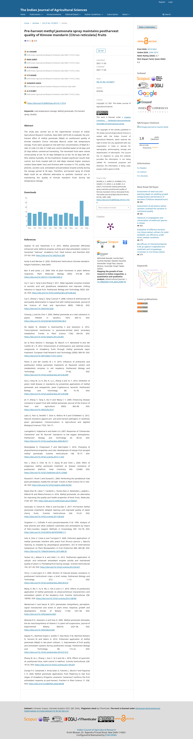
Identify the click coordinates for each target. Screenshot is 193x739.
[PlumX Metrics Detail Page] (110, 226)
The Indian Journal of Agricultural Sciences (53, 10)
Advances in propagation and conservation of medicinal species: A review (152, 220)
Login (170, 2)
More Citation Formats (107, 207)
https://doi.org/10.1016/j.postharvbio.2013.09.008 (46, 394)
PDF (102, 51)
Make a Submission (147, 27)
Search (167, 14)
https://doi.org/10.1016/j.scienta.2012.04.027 (60, 567)
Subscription (112, 14)
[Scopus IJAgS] (144, 81)
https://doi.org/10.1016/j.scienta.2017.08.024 (44, 516)
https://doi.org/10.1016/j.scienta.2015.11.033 (44, 457)
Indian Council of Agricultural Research (96, 729)
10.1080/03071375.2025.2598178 (111, 282)
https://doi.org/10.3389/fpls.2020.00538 (46, 683)
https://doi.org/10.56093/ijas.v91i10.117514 (46, 103)
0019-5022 (152, 49)
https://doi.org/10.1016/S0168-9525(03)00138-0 (45, 321)
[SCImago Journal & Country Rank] (152, 127)
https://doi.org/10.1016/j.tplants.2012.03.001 (44, 337)
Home (22, 14)
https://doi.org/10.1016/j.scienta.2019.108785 (56, 598)
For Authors (142, 172)
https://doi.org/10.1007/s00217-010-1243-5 (43, 356)
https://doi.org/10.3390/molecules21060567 (57, 501)
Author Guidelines (93, 14)
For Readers (142, 168)
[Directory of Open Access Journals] (156, 87)
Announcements (54, 14)
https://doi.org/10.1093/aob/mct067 (40, 614)
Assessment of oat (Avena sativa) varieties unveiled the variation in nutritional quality (152, 208)
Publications (35, 14)
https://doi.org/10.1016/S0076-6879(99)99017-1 (45, 532)
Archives (35, 23)
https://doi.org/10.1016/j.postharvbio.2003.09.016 (46, 583)
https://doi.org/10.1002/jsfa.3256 (39, 308)
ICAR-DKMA (111, 735)
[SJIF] (143, 87)
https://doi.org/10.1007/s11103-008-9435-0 (43, 277)
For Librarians (142, 176)
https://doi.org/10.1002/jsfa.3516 (39, 409)
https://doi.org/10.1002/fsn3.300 (50, 255)
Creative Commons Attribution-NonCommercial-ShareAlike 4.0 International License (113, 120)
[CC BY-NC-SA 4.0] (106, 721)
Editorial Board (72, 14)
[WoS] (157, 81)
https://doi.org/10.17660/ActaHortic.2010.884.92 (45, 551)
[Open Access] (124, 721)
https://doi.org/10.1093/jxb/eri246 (39, 630)
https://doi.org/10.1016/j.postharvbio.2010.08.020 (54, 293)
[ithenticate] (87, 721)
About (125, 14)
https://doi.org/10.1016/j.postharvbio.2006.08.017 (46, 441)
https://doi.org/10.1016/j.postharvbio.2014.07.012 (46, 652)
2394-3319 (153, 52)
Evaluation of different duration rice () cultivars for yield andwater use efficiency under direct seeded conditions (152, 233)
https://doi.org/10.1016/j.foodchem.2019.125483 (45, 472)
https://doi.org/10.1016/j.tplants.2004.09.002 (52, 485)
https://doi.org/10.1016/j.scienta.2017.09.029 (55, 664)
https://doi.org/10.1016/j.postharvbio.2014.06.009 (46, 375)
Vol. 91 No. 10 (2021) (50, 23)
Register (162, 2)
